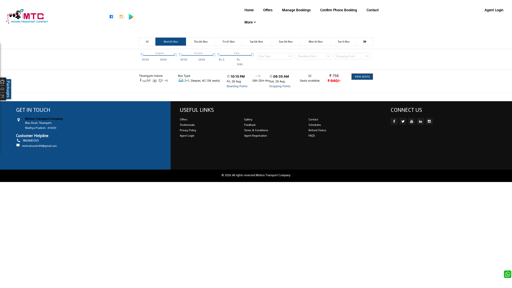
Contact (373, 9)
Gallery (248, 119)
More (248, 22)
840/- (334, 81)
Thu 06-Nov (201, 41)
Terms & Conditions (256, 130)
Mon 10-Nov (316, 41)
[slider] (142, 54)
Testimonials (187, 125)
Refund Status (317, 130)
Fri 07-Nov (229, 41)
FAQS (312, 135)
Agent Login (494, 9)
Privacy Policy (188, 130)
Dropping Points (279, 86)
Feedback (250, 125)
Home (249, 9)
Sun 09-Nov (286, 41)
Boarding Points (237, 86)
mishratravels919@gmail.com (39, 146)
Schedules (315, 125)
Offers (267, 9)
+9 (166, 80)
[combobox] (275, 56)
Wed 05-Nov (171, 41)
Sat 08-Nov (256, 41)
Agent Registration (255, 135)
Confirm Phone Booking (338, 9)
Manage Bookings (296, 9)
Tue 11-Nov (344, 41)
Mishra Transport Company (273, 175)
